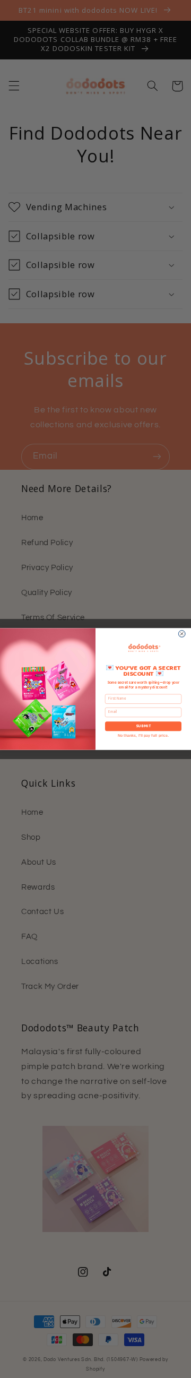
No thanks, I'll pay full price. (143, 736)
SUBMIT (143, 726)
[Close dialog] (181, 633)
